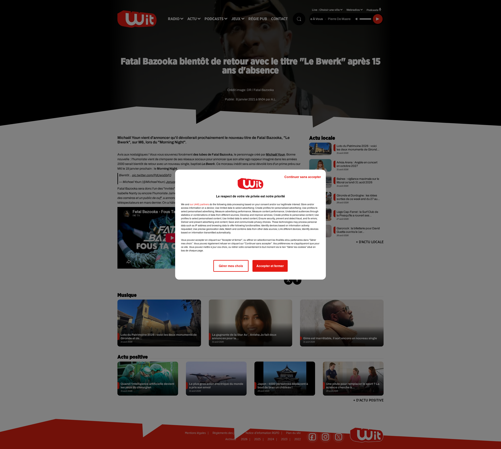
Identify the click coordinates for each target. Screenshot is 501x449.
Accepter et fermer (270, 266)
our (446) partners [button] (199, 204)
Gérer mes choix (231, 266)
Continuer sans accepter (302, 177)
